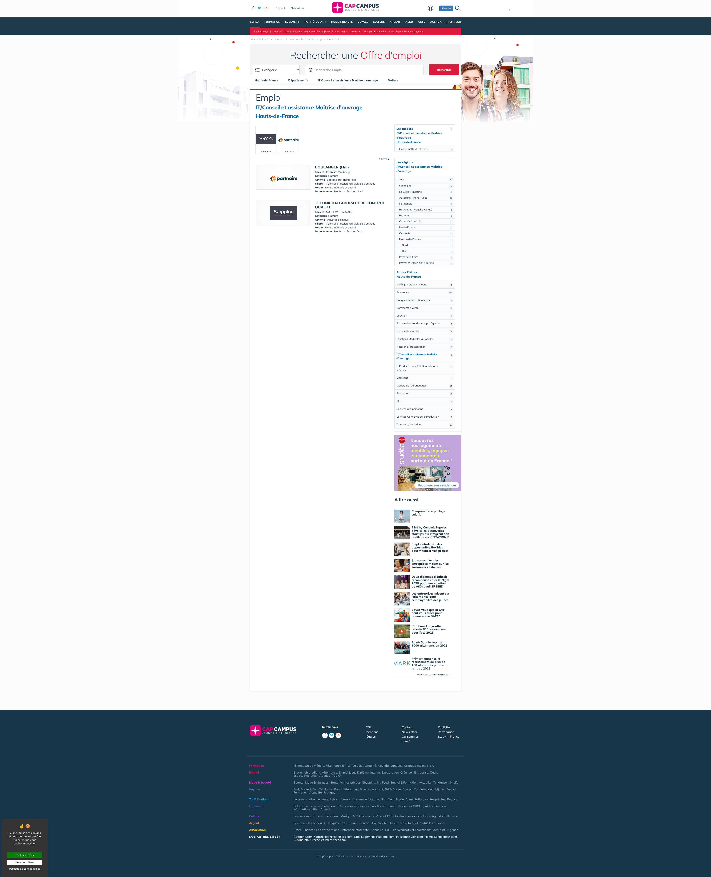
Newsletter (297, 8)
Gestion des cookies (383, 856)
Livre (426, 816)
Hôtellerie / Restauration (424, 346)
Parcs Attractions (346, 789)
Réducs (452, 799)
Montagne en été (371, 789)
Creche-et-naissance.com (328, 840)
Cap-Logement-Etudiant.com (374, 836)
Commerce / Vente (424, 307)
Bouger (408, 789)
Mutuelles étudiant (432, 823)
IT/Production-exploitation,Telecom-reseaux (424, 368)
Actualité (369, 765)
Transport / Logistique (424, 424)
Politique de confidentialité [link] (24, 868)
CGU (369, 727)
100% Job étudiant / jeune (424, 284)
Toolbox (356, 765)
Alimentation (414, 799)
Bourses (364, 823)
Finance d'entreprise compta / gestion (424, 323)
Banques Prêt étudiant (342, 823)
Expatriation (380, 31)
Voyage (363, 22)
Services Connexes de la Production (424, 416)
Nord (427, 245)
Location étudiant (382, 806)
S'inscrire (446, 8)
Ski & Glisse (393, 789)
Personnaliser (24, 862)
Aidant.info (301, 840)
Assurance (424, 292)
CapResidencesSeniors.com (333, 836)
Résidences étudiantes (353, 806)
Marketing (424, 377)
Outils (391, 31)
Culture (379, 22)
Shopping (368, 782)
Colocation (300, 806)
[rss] (266, 8)
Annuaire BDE (380, 830)
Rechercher (444, 69)
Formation (272, 22)
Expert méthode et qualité (425, 149)
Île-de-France (425, 227)
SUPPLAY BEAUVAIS (339, 212)
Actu (421, 22)
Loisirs (334, 799)
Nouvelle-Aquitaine (425, 191)
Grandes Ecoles (414, 765)
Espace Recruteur (405, 31)
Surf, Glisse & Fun (305, 789)
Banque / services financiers (424, 300)
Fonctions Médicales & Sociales (424, 339)
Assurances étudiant (404, 823)
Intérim (344, 31)
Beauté (298, 782)
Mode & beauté (342, 22)
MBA (430, 765)
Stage (265, 31)
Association (257, 829)
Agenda (436, 22)
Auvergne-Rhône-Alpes (425, 197)
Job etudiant (276, 31)
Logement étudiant (323, 806)
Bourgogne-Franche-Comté (425, 209)
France (424, 179)
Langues (396, 765)
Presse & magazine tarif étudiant (316, 816)
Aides (429, 806)
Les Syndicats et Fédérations (411, 830)
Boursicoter (380, 823)
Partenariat (446, 732)
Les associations (327, 830)
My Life (453, 782)
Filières (298, 765)
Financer (440, 806)
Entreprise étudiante (355, 830)
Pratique (329, 792)
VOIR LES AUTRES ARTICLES (434, 675)
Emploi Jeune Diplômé (327, 31)
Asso (409, 22)
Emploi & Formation (403, 782)
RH (424, 401)
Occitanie (425, 233)
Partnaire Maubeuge (338, 172)
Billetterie (451, 816)
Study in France (448, 736)
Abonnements (318, 799)
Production (424, 393)
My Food (383, 782)
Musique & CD (350, 816)
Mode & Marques (317, 782)
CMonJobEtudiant (293, 31)
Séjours (440, 789)
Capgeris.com (303, 836)
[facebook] (253, 8)
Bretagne (425, 215)
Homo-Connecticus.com (441, 836)
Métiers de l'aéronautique (424, 385)
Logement (292, 22)
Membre (433, 9)
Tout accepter (24, 855)
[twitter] (259, 8)
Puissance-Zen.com (409, 836)
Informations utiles (306, 809)
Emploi (254, 22)
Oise (427, 251)
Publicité (444, 727)
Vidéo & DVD (384, 816)
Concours (367, 816)
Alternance (309, 31)
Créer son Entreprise (414, 772)
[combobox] (268, 80)
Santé (334, 782)
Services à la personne (424, 409)
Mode (400, 799)
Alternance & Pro (337, 765)
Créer (297, 830)
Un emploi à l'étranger (361, 31)
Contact (280, 8)
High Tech (454, 22)
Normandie (425, 203)
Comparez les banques (309, 823)
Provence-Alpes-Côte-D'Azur (425, 263)
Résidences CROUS (409, 806)
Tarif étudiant (315, 22)
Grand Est (425, 186)
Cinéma (400, 816)
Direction (424, 315)
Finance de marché (424, 331)
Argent (395, 22)
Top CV (337, 775)
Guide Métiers (314, 765)
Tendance (440, 782)
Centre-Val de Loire (425, 221)
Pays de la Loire (425, 257)
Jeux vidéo (414, 816)
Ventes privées (350, 782)
